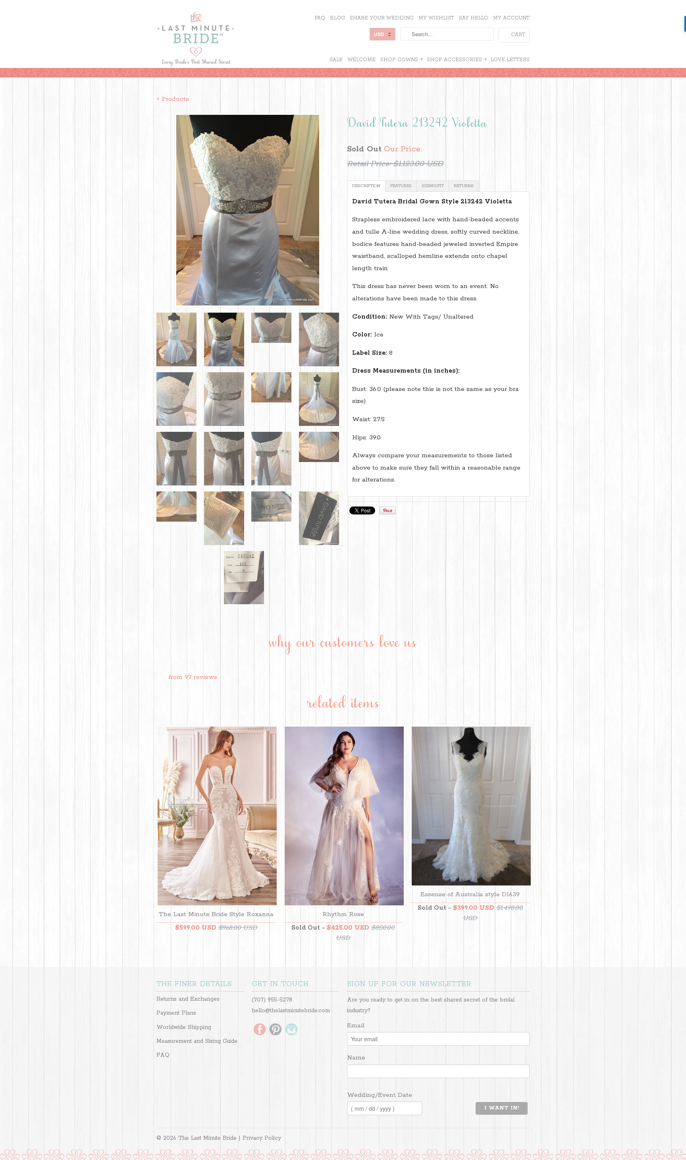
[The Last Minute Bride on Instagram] (291, 1030)
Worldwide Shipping (183, 1027)
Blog (337, 18)
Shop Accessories (456, 60)
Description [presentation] (366, 186)
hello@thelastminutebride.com (291, 1010)
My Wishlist (436, 18)
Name (356, 1058)
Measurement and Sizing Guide (196, 1041)
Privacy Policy (262, 1138)
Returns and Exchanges (188, 999)
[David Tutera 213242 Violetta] (247, 210)
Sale (336, 60)
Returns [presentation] (464, 186)
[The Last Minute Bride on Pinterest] (275, 1030)
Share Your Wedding (382, 18)
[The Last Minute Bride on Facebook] (260, 1030)
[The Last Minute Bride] (216, 40)
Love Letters (510, 60)
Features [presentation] (401, 186)
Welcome (361, 60)
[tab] (366, 186)
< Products (172, 99)
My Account (511, 18)
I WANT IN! (501, 1108)
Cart (518, 35)
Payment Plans (176, 1013)
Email (355, 1025)
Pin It (388, 510)
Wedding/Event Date (379, 1095)
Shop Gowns (401, 60)
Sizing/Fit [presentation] (433, 186)
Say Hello (473, 18)
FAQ (319, 18)
